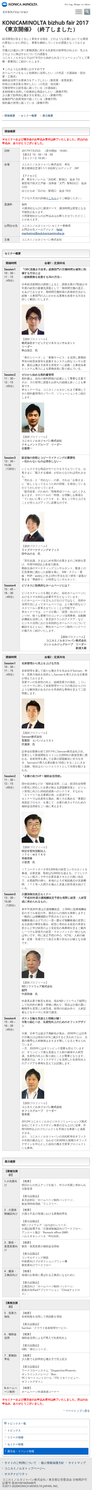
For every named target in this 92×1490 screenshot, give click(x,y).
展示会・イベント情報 (20, 1451)
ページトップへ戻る (78, 1411)
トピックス (14, 1430)
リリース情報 (15, 1437)
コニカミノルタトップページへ (24, 1468)
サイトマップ (77, 1463)
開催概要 (9, 115)
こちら (52, 198)
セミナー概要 (29, 115)
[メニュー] (79, 12)
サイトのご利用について (20, 1463)
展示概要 (47, 115)
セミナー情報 (15, 1444)
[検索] (87, 12)
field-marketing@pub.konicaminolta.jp (43, 231)
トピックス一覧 (16, 1423)
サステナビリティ (16, 1474)
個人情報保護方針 (52, 1463)
